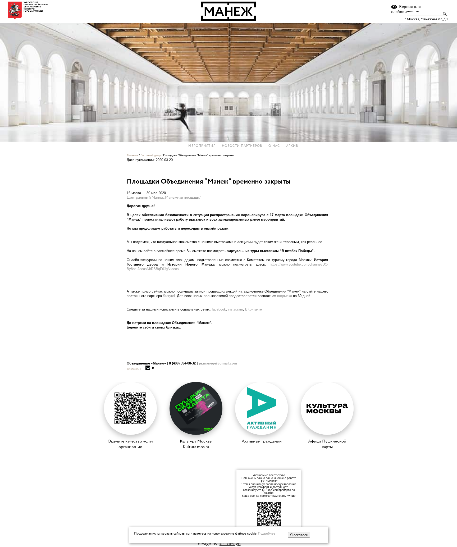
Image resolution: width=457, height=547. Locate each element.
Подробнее (266, 533)
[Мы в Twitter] (152, 368)
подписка (284, 296)
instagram (235, 309)
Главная (132, 155)
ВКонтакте (253, 309)
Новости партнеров (242, 146)
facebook (219, 309)
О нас (274, 146)
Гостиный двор (151, 155)
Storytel (169, 296)
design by (219, 543)
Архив (292, 146)
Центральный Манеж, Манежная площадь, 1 (164, 197)
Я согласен (299, 535)
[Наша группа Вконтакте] (147, 368)
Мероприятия (202, 146)
